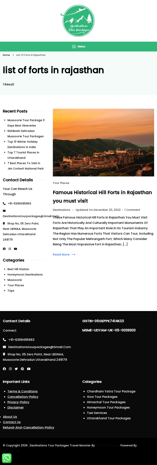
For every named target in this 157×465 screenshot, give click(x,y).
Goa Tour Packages (102, 397)
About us (10, 417)
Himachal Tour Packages (106, 402)
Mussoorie (14, 280)
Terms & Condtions (22, 391)
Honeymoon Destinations (25, 274)
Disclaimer (15, 407)
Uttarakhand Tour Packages (109, 418)
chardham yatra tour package (111, 391)
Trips (10, 291)
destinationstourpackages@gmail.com (31, 216)
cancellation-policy (22, 397)
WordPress (10, 451)
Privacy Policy (12, 457)
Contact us (12, 422)
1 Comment (132, 210)
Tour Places (61, 183)
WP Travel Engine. (108, 445)
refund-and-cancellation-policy (28, 427)
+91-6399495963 (19, 203)
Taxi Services (97, 413)
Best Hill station (18, 269)
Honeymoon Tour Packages (108, 407)
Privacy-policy (18, 402)
